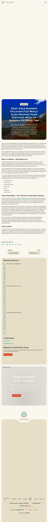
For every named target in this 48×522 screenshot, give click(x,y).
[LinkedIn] (7, 244)
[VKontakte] (17, 244)
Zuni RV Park (7, 340)
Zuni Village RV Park (27, 199)
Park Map (30, 499)
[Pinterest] (13, 244)
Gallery (25, 499)
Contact (41, 499)
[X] (5, 244)
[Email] (20, 244)
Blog (36, 499)
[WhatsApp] (10, 244)
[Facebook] (3, 244)
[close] (45, 2)
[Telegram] (15, 244)
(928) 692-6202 (31, 395)
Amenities (14, 499)
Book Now (8, 354)
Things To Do (6, 499)
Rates (19, 499)
